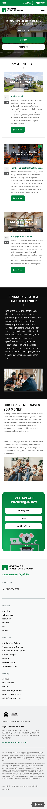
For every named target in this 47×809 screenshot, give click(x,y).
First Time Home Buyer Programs (13, 651)
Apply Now (40, 3)
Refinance (5, 659)
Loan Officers (6, 619)
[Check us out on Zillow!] (23, 574)
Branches (5, 623)
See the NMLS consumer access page (15, 742)
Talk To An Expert (8, 615)
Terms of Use (14, 721)
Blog (3, 627)
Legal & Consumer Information (13, 727)
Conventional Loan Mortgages (12, 647)
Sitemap (5, 721)
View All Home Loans (9, 666)
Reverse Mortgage (8, 662)
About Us (5, 679)
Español (5, 630)
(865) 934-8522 (12, 589)
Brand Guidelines (8, 683)
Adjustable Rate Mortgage (11, 643)
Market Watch (17, 96)
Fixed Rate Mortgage (9, 655)
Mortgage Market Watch (21, 236)
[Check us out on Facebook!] (20, 574)
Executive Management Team (12, 690)
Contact (23, 39)
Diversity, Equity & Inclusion (11, 694)
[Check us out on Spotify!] (27, 574)
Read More (17, 129)
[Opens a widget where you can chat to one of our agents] (38, 805)
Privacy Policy (25, 721)
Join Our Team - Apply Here (11, 698)
